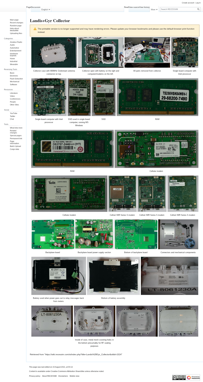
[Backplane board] (52, 234)
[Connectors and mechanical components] (178, 234)
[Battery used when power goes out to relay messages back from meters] (58, 276)
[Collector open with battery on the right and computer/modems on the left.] (101, 52)
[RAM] (157, 97)
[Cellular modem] (156, 149)
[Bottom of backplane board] (136, 234)
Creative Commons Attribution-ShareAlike (67, 371)
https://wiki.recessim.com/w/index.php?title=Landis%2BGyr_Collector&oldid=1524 (83, 354)
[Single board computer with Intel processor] (184, 52)
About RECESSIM (49, 376)
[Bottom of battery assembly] (113, 276)
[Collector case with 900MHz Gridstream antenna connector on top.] (54, 52)
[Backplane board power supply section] (94, 234)
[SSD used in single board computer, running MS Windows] (79, 97)
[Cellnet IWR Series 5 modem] (122, 193)
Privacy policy (34, 376)
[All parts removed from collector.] (147, 52)
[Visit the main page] (13, 12)
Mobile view (74, 376)
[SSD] (104, 97)
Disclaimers (63, 376)
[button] (45, 9)
